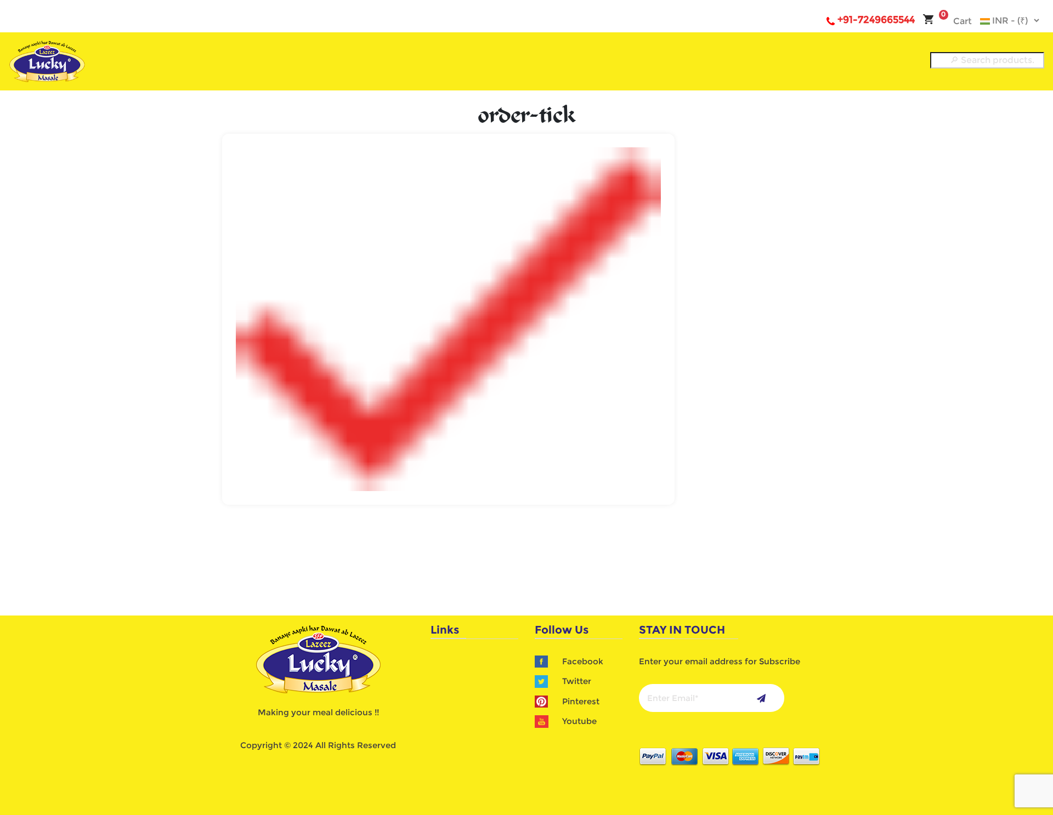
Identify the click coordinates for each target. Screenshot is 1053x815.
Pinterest (580, 701)
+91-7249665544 (876, 20)
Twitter (576, 681)
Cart (956, 21)
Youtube (579, 721)
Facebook (582, 661)
